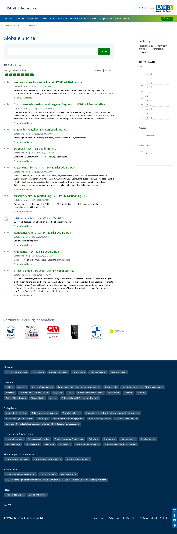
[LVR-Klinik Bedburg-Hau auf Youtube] (174, 520)
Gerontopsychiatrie (71, 413)
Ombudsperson (32, 444)
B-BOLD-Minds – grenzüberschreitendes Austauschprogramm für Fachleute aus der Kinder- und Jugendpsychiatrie (56, 479)
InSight (7, 505)
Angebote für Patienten (38, 439)
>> (27, 75)
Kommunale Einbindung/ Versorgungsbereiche (79, 387)
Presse (7, 489)
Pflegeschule (111, 387)
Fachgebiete (10, 408)
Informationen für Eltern (78, 459)
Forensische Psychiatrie (99, 418)
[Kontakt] (174, 525)
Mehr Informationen (23, 97)
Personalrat (113, 392)
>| (32, 75)
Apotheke (10, 392)
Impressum (98, 518)
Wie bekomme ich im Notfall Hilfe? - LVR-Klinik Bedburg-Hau (49, 82)
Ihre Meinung (109, 439)
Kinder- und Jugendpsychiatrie (19, 418)
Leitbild (9, 387)
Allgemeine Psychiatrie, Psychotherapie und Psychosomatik (112, 413)
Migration (57, 392)
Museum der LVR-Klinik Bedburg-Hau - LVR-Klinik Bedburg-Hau (50, 196)
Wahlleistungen (148, 439)
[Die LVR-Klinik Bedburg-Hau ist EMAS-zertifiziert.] (11, 332)
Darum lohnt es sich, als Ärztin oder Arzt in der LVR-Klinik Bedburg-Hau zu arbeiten (42, 424)
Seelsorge (49, 444)
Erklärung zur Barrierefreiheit (153, 518)
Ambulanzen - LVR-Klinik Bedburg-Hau (36, 252)
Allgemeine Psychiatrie (16, 413)
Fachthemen (38, 372)
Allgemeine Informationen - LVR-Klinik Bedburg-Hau (44, 167)
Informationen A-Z (14, 439)
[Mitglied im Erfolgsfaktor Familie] (32, 332)
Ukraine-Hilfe (79, 372)
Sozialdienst (64, 444)
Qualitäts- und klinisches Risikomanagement (142, 387)
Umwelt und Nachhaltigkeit (90, 392)
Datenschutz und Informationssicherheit (80, 398)
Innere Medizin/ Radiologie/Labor (68, 418)
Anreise (53, 398)
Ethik (70, 392)
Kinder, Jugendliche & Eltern (19, 454)
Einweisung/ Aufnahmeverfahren (20, 474)
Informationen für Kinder (17, 459)
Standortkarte (37, 398)
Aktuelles (8, 367)
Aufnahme (93, 439)
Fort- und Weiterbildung (16, 372)
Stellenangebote (97, 372)
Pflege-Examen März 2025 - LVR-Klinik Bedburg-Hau (44, 271)
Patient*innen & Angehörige (18, 434)
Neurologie (43, 418)
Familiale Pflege (13, 444)
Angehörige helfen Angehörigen (69, 439)
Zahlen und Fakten (37, 494)
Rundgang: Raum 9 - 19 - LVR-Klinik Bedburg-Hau (42, 232)
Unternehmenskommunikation (34, 392)
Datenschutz (115, 518)
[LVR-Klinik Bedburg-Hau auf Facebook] (174, 515)
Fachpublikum (11, 469)
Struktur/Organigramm (42, 387)
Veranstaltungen (118, 372)
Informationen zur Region (87, 444)
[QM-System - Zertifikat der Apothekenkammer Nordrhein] (53, 332)
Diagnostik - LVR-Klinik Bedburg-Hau (35, 148)
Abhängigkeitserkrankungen (44, 413)
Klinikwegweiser (128, 439)
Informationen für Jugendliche (47, 459)
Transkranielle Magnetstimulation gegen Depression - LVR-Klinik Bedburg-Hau (59, 104)
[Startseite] (155, 8)
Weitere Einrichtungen (16, 398)
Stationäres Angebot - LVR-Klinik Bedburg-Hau (41, 129)
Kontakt (128, 392)
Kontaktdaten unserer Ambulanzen (120, 444)
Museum (141, 392)
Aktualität (109, 70)
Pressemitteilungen (58, 372)
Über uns (8, 382)
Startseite (17, 25)
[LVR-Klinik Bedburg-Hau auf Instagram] (174, 510)
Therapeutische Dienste (126, 418)
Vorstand (22, 387)
